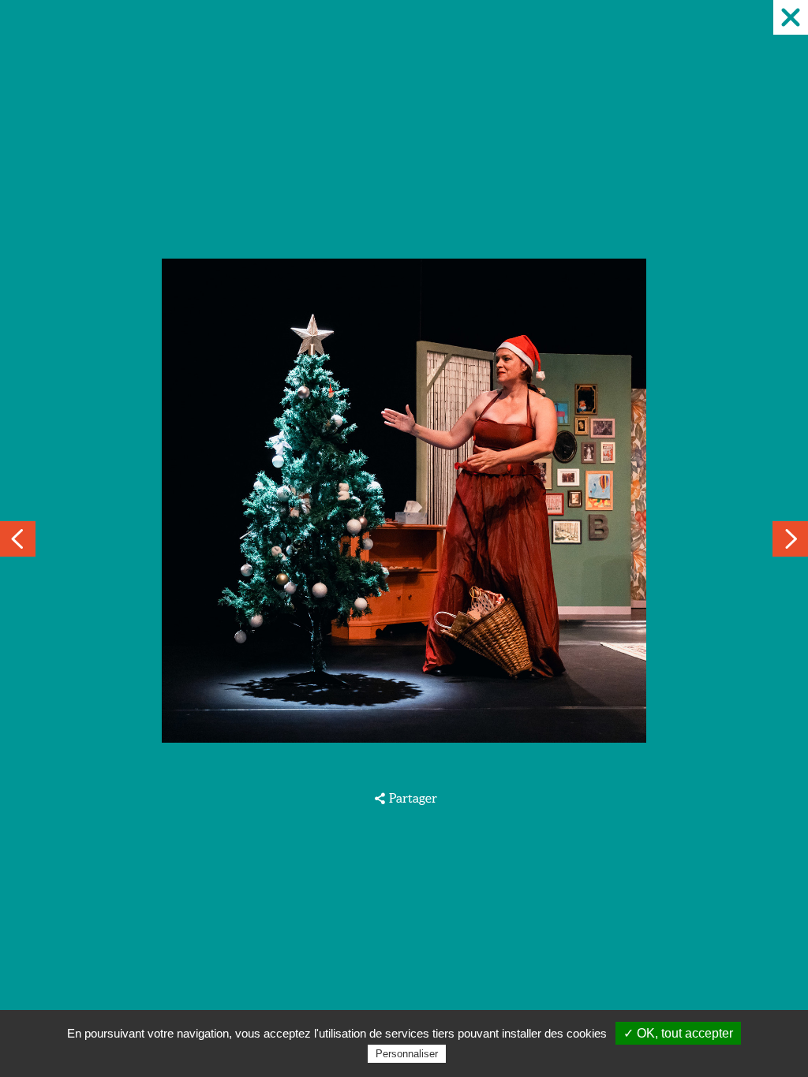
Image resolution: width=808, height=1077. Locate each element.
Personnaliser (407, 1054)
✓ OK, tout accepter (678, 1033)
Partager (412, 798)
